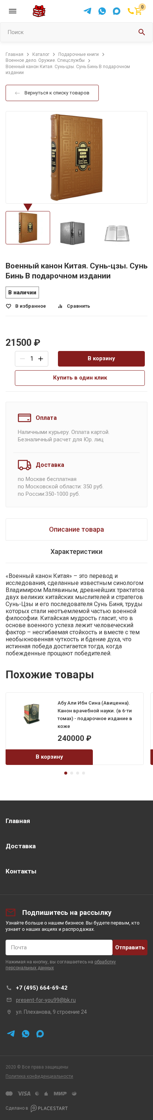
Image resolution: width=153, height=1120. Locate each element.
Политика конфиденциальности (39, 1076)
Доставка (21, 846)
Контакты (21, 871)
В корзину (101, 358)
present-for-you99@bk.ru (46, 1000)
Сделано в (17, 1108)
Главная (18, 821)
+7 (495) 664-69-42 (42, 987)
